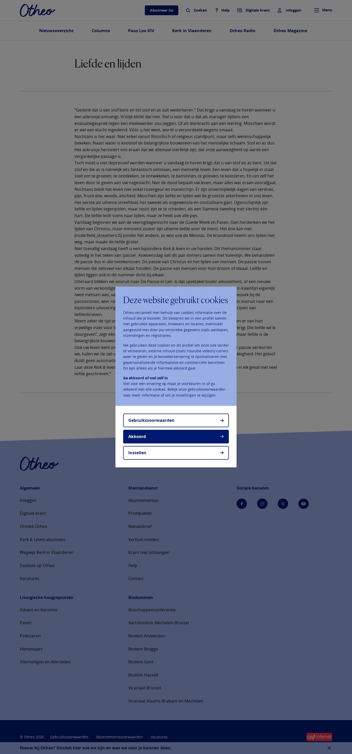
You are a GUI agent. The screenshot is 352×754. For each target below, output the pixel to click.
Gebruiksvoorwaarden (151, 420)
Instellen (137, 453)
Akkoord (137, 436)
